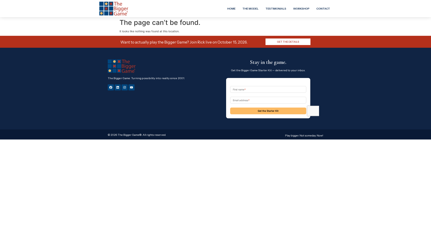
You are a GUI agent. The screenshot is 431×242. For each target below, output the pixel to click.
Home (231, 8)
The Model (250, 8)
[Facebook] (111, 87)
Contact (323, 8)
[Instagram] (125, 87)
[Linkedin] (118, 87)
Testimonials (276, 8)
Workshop (301, 8)
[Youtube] (131, 87)
